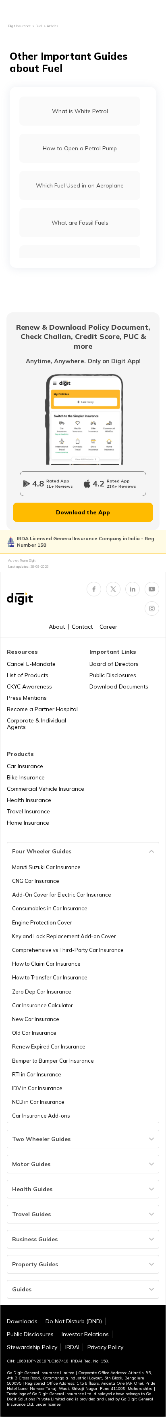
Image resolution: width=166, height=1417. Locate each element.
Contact (82, 627)
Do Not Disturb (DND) (74, 1321)
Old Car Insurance (34, 1033)
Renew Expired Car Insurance (48, 1046)
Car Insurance (25, 766)
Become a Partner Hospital (42, 709)
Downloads (22, 1321)
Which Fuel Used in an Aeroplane (80, 185)
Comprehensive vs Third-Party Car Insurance (68, 950)
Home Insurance (28, 822)
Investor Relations (85, 1334)
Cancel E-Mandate (31, 664)
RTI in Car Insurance (36, 1074)
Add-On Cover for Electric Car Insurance (61, 894)
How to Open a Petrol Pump (80, 148)
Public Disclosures (112, 675)
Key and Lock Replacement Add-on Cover (64, 936)
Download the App (83, 512)
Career (108, 627)
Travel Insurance (28, 811)
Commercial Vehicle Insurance (45, 788)
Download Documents (118, 686)
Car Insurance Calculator (42, 1005)
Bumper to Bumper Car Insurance (53, 1060)
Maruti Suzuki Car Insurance (46, 867)
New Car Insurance (35, 1019)
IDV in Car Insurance (37, 1088)
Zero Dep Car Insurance (41, 991)
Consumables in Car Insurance (49, 908)
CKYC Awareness (29, 686)
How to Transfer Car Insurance (49, 977)
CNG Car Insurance (35, 881)
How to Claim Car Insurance (46, 963)
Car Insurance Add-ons (41, 1115)
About (57, 627)
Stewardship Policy (32, 1347)
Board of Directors (114, 664)
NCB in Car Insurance (38, 1102)
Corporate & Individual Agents (36, 723)
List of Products (27, 675)
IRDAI (72, 1347)
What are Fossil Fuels (80, 222)
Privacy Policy (105, 1347)
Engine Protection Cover (42, 922)
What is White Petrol (80, 111)
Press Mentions (27, 698)
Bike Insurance (26, 777)
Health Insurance (29, 800)
